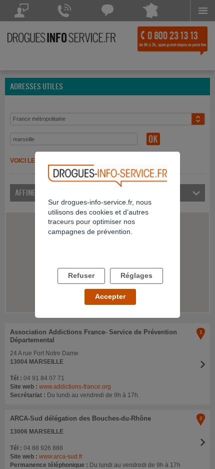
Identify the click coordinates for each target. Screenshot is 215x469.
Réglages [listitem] (136, 275)
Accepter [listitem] (110, 296)
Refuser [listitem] (81, 275)
